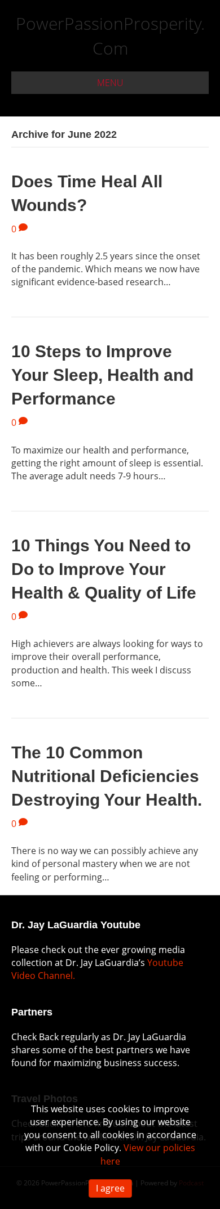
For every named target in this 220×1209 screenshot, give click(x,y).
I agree (110, 1188)
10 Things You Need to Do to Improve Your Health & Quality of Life (103, 569)
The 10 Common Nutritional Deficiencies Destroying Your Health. (106, 776)
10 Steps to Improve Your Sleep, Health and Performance (102, 375)
